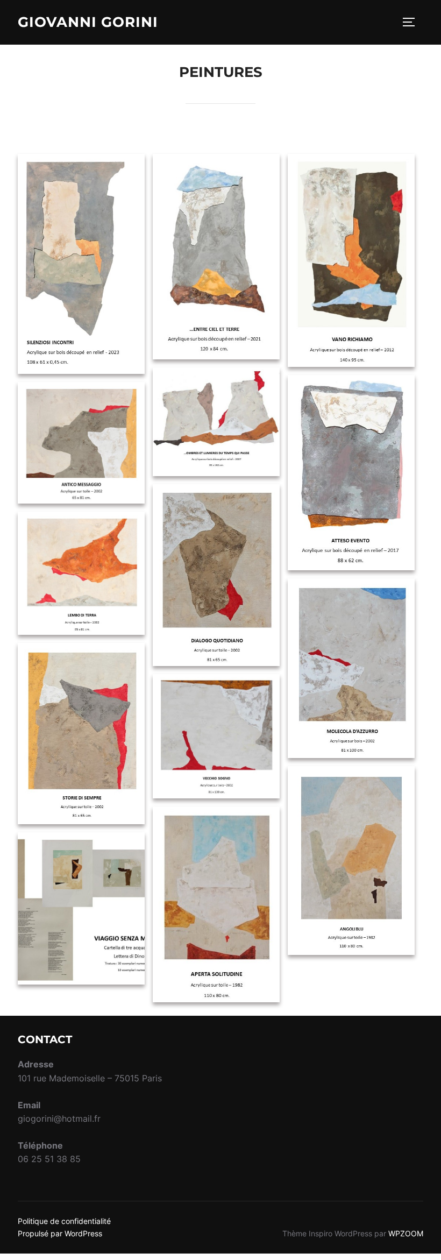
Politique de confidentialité (64, 1221)
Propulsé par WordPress (60, 1233)
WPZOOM (405, 1233)
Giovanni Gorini (88, 22)
